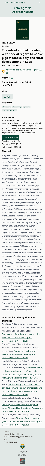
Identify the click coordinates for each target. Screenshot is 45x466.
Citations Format (10, 137)
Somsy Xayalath (10, 82)
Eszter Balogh (25, 82)
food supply (17, 107)
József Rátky (8, 85)
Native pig (6, 107)
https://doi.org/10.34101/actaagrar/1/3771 (24, 71)
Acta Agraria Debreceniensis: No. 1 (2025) (20, 377)
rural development (9, 110)
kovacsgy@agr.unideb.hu (22, 436)
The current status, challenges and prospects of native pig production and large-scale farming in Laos (22, 371)
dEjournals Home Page (14, 2)
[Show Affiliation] (12, 77)
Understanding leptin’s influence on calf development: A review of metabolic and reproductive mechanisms (22, 388)
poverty (26, 107)
